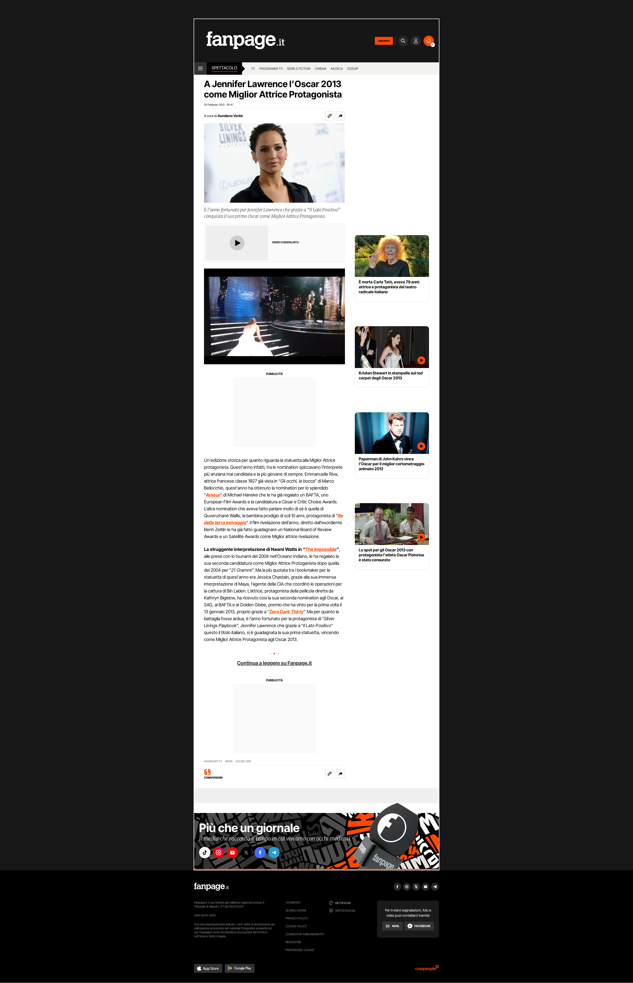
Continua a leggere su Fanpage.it (274, 663)
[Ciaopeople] (427, 969)
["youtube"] (232, 852)
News (229, 761)
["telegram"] (274, 852)
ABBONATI (384, 40)
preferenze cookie (300, 950)
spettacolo (224, 67)
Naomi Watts (213, 761)
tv (253, 69)
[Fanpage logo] (239, 40)
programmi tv (271, 69)
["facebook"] (260, 852)
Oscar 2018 (243, 761)
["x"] (246, 852)
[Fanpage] (211, 887)
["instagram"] (218, 852)
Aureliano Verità (230, 116)
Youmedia (293, 902)
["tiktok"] (204, 852)
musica (337, 69)
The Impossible (321, 549)
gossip (352, 69)
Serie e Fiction (298, 69)
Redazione (293, 942)
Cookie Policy (296, 926)
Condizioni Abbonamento (305, 934)
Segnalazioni (296, 910)
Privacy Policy (297, 918)
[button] (340, 115)
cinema (320, 69)
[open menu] (200, 68)
